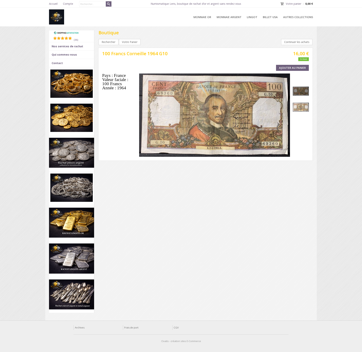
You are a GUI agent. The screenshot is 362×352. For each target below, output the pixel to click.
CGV (176, 327)
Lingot (252, 17)
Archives (79, 327)
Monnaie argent (229, 17)
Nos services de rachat (67, 46)
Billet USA (270, 17)
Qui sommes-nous (64, 54)
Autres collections (298, 17)
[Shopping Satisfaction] (66, 33)
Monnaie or (202, 17)
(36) (76, 39)
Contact (57, 63)
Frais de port (131, 327)
